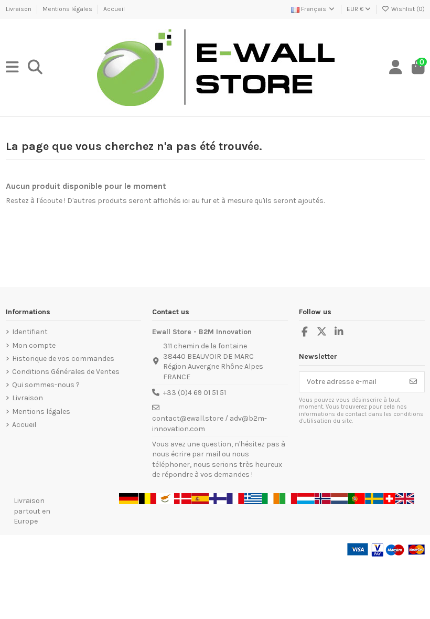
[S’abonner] (413, 382)
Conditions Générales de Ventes (66, 371)
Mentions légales (68, 9)
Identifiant (30, 331)
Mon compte (34, 345)
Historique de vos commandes (63, 358)
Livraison (19, 9)
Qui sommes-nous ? (46, 384)
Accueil (114, 9)
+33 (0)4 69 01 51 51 (194, 392)
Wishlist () (407, 9)
